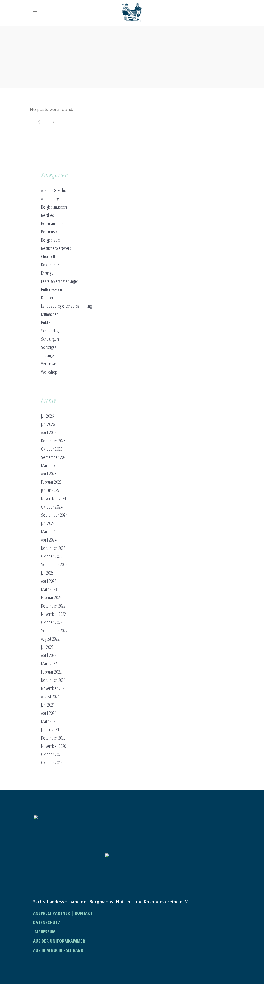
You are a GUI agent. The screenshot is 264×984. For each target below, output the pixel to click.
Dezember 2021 (53, 680)
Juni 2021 (48, 705)
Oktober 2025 (51, 449)
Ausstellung (50, 198)
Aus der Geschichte (56, 190)
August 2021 (50, 696)
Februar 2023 (51, 597)
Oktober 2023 (51, 556)
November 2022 (53, 614)
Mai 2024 (48, 531)
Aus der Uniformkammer (59, 941)
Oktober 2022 (51, 622)
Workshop (49, 372)
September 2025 (54, 457)
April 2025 (48, 474)
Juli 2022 (47, 647)
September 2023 (54, 564)
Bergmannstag (52, 223)
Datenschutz (46, 922)
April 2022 (48, 655)
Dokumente (50, 264)
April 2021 (48, 713)
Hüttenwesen (51, 289)
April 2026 (48, 432)
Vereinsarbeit (52, 363)
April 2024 (48, 540)
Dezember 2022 (53, 606)
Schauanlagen (51, 330)
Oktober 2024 (51, 507)
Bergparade (50, 240)
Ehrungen (48, 273)
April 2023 (48, 581)
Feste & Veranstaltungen (60, 281)
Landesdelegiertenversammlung (66, 306)
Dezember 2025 (53, 441)
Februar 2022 (51, 672)
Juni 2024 (48, 523)
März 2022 (49, 663)
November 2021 (53, 688)
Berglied (47, 215)
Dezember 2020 (53, 738)
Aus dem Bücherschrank (58, 950)
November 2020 (53, 746)
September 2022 (54, 630)
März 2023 (49, 589)
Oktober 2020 (51, 754)
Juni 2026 (48, 424)
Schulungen (50, 339)
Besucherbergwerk (56, 248)
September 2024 (54, 515)
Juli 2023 (47, 573)
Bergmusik (49, 231)
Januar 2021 (50, 729)
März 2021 (49, 721)
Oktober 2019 (51, 762)
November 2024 (53, 498)
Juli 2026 (47, 416)
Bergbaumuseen (54, 207)
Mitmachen (50, 314)
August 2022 (50, 639)
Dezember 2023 (53, 548)
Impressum (44, 931)
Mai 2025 (48, 465)
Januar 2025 (50, 490)
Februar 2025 (51, 482)
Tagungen (48, 355)
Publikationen (51, 322)
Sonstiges (49, 347)
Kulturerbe (49, 297)
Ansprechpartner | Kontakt (63, 913)
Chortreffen (50, 256)
